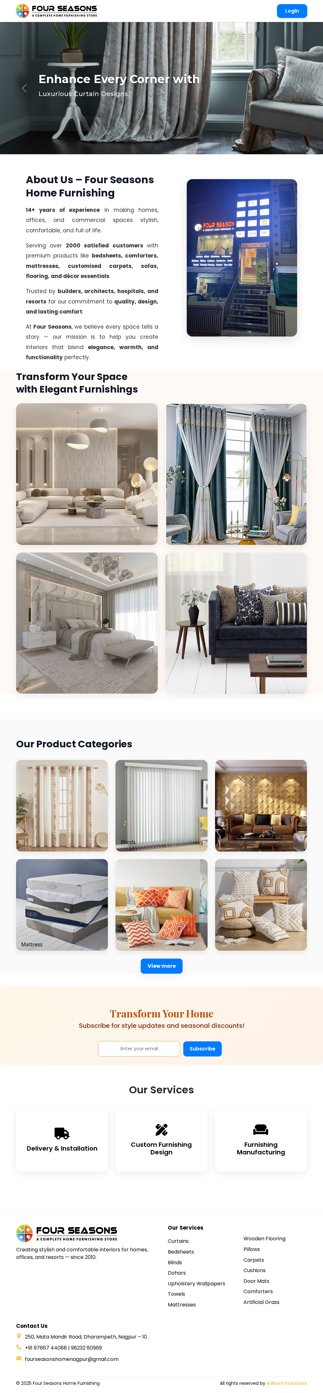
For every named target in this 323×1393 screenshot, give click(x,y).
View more (162, 966)
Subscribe (202, 1048)
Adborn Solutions (287, 1383)
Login (292, 10)
